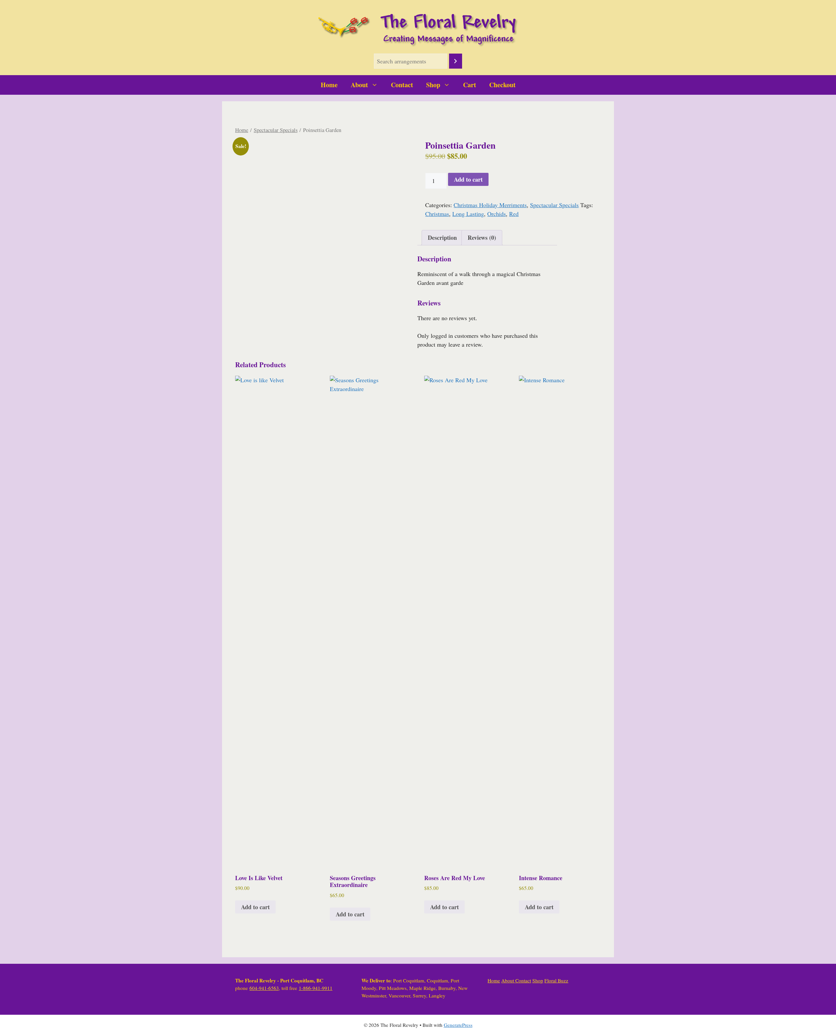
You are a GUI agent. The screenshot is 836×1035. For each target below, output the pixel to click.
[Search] (455, 61)
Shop (433, 85)
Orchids (496, 214)
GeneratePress (458, 1025)
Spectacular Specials (275, 130)
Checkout (502, 85)
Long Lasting (468, 214)
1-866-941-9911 (315, 988)
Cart (469, 85)
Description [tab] (442, 237)
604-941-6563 (264, 988)
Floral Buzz (556, 980)
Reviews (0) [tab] (482, 237)
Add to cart (468, 179)
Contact (402, 85)
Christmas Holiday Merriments (490, 205)
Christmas (437, 214)
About (359, 85)
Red (514, 214)
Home (329, 85)
